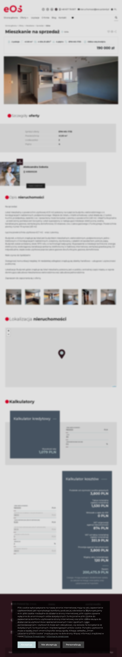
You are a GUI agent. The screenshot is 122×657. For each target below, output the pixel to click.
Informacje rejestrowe (57, 636)
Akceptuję (26, 644)
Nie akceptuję (49, 644)
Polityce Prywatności (34, 636)
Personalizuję (73, 644)
